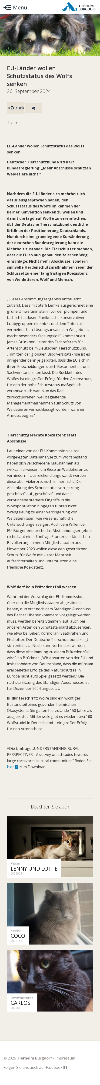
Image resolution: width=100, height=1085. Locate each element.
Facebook (54, 1067)
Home (12, 122)
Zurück (16, 108)
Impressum (65, 1058)
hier (10, 766)
